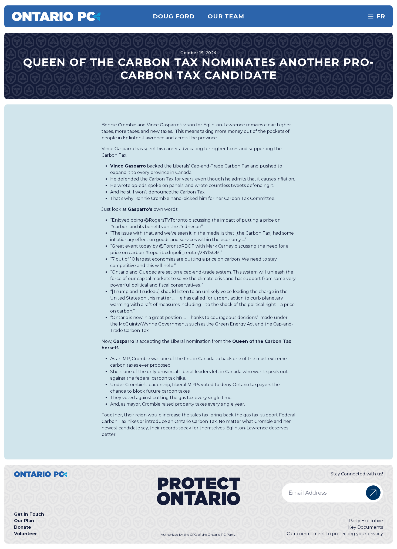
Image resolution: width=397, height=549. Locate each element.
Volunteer (25, 533)
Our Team (226, 16)
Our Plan (24, 520)
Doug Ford (174, 16)
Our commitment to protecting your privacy (335, 533)
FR (380, 16)
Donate (22, 527)
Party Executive (366, 520)
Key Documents (365, 527)
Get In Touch (29, 514)
